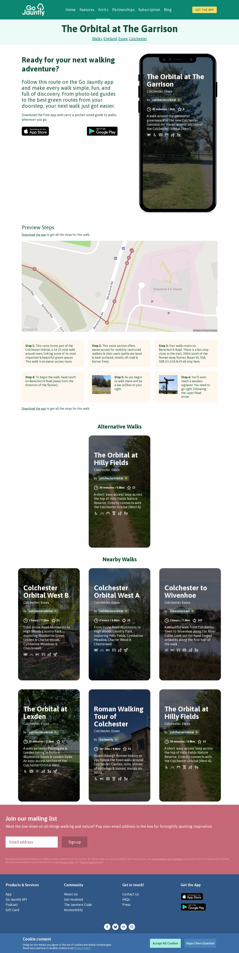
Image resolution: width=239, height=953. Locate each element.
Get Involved (73, 899)
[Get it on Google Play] (102, 131)
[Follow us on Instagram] (132, 926)
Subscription (149, 9)
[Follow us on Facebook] (107, 926)
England (110, 38)
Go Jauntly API (16, 899)
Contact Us (130, 894)
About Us (71, 894)
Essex (123, 38)
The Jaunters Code (78, 905)
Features (87, 9)
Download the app (34, 234)
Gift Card (12, 910)
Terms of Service (88, 862)
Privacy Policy (82, 948)
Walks (103, 9)
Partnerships (123, 9)
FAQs (126, 899)
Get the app (204, 9)
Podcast (12, 905)
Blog (168, 9)
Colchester (138, 38)
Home (71, 9)
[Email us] (123, 926)
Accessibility (73, 910)
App (9, 894)
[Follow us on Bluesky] (115, 926)
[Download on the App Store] (35, 131)
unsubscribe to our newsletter (167, 859)
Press (126, 905)
